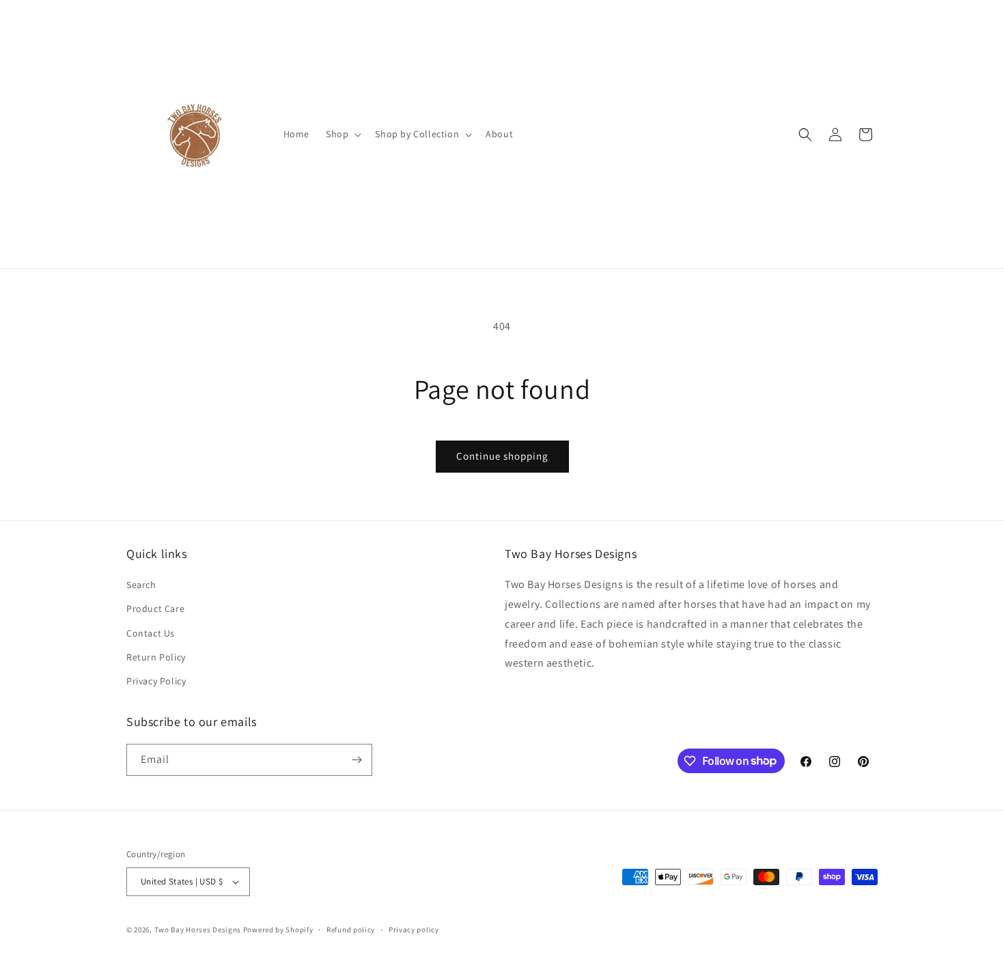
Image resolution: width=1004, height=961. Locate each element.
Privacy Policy (156, 681)
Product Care (155, 608)
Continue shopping (502, 455)
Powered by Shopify (278, 929)
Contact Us (150, 633)
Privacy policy (414, 929)
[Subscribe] (356, 760)
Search (141, 585)
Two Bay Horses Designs (197, 929)
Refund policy (350, 929)
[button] (342, 134)
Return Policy (156, 657)
